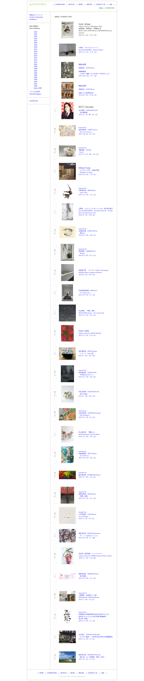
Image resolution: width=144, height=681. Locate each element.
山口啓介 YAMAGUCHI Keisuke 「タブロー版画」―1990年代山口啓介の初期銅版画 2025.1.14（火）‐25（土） (95, 637)
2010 (35, 64)
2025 (35, 32)
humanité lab (33, 101)
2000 (35, 86)
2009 (35, 66)
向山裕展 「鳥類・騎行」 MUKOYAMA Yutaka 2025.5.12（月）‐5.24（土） (91, 313)
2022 (35, 38)
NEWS (81, 4)
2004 (35, 77)
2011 (35, 62)
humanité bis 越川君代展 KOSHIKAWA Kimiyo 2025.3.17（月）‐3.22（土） (90, 475)
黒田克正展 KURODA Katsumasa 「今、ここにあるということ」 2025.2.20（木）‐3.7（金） (89, 535)
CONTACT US (100, 4)
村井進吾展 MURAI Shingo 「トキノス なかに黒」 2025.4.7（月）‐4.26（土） (88, 353)
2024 (35, 34)
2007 (35, 71)
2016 (35, 51)
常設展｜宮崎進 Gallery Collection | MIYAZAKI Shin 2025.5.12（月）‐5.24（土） (90, 333)
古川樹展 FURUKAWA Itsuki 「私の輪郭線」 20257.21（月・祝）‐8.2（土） (89, 112)
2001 (35, 84)
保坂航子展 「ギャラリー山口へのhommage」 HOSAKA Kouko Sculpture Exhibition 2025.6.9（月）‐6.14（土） (94, 272)
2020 (35, 43)
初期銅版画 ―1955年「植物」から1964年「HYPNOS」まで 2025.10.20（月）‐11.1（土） (94, 74)
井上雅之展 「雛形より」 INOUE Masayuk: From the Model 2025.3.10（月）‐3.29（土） (89, 434)
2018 (35, 47)
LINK (110, 4)
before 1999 (38, 88)
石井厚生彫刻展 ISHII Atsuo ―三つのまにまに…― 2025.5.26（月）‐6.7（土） (88, 293)
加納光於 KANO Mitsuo (87, 68)
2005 (35, 75)
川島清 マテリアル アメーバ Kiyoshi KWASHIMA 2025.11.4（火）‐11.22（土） (91, 50)
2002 (35, 82)
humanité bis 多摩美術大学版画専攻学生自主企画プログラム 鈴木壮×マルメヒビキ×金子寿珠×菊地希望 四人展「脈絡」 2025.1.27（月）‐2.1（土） (94, 616)
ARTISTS (72, 4)
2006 (35, 73)
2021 (35, 40)
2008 (35, 68)
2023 (35, 36)
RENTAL (89, 4)
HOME (41, 673)
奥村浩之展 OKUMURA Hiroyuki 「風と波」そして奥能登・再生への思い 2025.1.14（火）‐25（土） (92, 657)
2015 (35, 53)
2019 (35, 45)
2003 (35, 79)
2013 (35, 58)
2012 (35, 60)
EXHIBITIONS (60, 4)
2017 (35, 49)
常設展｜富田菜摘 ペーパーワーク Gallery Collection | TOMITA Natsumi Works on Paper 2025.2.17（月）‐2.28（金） (95, 556)
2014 (35, 56)
